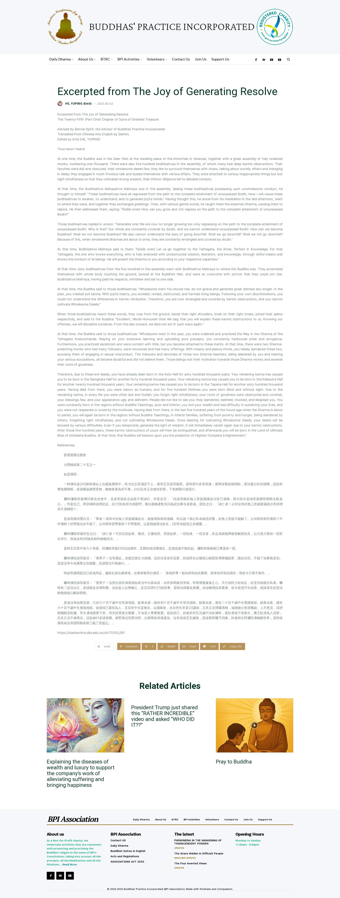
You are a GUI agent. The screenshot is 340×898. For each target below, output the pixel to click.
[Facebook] (256, 60)
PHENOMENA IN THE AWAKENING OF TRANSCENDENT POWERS (198, 842)
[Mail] (264, 60)
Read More (70, 864)
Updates (179, 848)
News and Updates (185, 858)
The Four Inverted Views (190, 863)
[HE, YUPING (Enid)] (60, 103)
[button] (288, 59)
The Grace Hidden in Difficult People (198, 853)
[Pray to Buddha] (254, 725)
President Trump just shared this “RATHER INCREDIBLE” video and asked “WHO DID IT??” (164, 716)
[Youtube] (279, 60)
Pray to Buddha (234, 761)
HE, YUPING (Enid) (78, 103)
